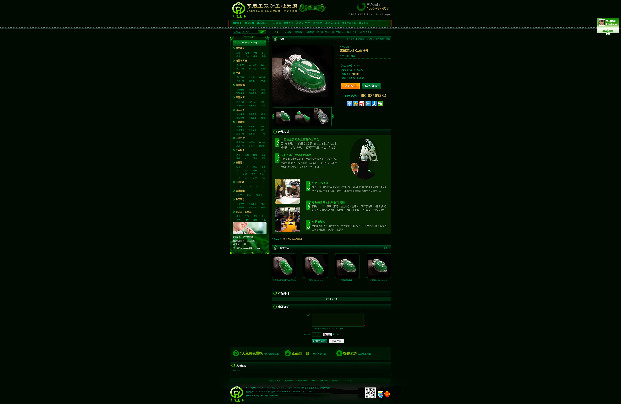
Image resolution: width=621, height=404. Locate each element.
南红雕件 (240, 90)
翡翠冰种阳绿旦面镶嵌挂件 (284, 280)
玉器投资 (310, 32)
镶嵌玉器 (252, 105)
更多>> (387, 248)
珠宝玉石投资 (303, 23)
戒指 (247, 53)
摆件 (238, 56)
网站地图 (379, 14)
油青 (255, 155)
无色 (255, 158)
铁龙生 (262, 142)
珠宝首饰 (240, 68)
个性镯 (252, 77)
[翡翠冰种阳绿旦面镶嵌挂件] (284, 276)
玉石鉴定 (288, 32)
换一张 (336, 334)
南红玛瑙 (252, 68)
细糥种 (252, 142)
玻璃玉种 (240, 146)
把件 (247, 56)
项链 (255, 53)
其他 (264, 220)
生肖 (263, 105)
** (237, 174)
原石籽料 (240, 65)
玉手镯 (262, 81)
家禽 (238, 167)
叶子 (255, 170)
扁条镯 (252, 81)
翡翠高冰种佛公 (347, 280)
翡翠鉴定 (299, 32)
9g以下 (239, 195)
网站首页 (237, 23)
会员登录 (352, 14)
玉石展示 (276, 23)
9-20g (249, 195)
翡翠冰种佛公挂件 (315, 280)
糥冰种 (262, 146)
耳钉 (263, 68)
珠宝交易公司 (338, 32)
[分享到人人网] (374, 103)
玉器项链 (252, 130)
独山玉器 (240, 110)
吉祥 (247, 178)
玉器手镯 (240, 207)
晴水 (264, 158)
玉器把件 (252, 126)
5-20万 (248, 186)
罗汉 (255, 167)
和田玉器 (240, 199)
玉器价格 (240, 182)
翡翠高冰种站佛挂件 (292, 239)
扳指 (263, 118)
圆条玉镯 (240, 81)
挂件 (255, 56)
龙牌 (245, 174)
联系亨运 (363, 23)
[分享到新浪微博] (362, 103)
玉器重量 (240, 191)
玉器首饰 (240, 130)
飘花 (238, 155)
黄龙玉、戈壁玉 (243, 212)
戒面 (238, 53)
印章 (264, 170)
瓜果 (264, 167)
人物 (255, 178)
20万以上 (259, 186)
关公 (238, 170)
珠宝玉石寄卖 (365, 32)
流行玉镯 (240, 77)
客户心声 (317, 23)
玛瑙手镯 (252, 93)
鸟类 (238, 178)
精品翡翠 (249, 23)
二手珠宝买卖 (323, 32)
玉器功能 (240, 122)
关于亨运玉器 (349, 23)
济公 (247, 167)
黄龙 (264, 216)
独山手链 (240, 118)
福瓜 (247, 170)
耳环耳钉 (252, 65)
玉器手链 (240, 134)
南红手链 (252, 90)
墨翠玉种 (240, 142)
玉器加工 (240, 97)
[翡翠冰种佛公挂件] (315, 276)
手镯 (264, 56)
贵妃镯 (262, 77)
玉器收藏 (240, 105)
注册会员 (361, 14)
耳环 (263, 65)
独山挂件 (240, 114)
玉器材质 (240, 138)
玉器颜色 (240, 150)
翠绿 (238, 158)
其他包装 (240, 102)
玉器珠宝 (240, 126)
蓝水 (264, 155)
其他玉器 (252, 204)
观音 (263, 102)
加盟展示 (288, 23)
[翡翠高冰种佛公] (347, 276)
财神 (262, 174)
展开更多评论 (331, 299)
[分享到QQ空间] (355, 103)
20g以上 (259, 195)
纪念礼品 (252, 102)
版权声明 (324, 380)
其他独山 (252, 118)
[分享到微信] (380, 103)
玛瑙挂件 (240, 93)
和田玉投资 (352, 32)
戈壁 (255, 216)
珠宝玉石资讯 (332, 23)
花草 (264, 178)
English (388, 14)
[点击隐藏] (608, 35)
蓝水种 (252, 146)
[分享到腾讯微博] (368, 103)
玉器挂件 (252, 134)
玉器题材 (240, 162)
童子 (253, 174)
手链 (264, 53)
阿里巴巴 (237, 370)
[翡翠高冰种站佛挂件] (378, 276)
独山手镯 (252, 114)
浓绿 (247, 158)
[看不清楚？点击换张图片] (327, 334)
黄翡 (247, 155)
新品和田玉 (262, 23)
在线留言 (370, 14)
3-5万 (238, 186)
